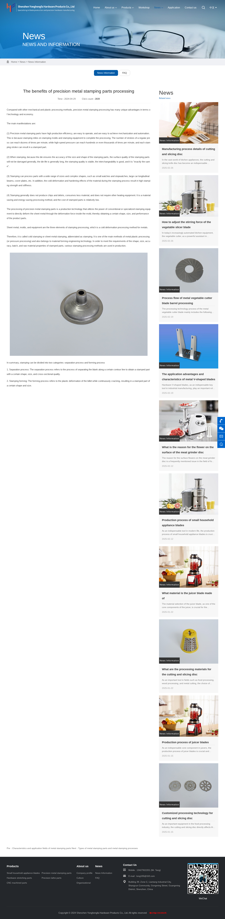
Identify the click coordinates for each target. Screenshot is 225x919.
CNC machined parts (17, 883)
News (157, 7)
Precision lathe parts (51, 878)
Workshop (144, 7)
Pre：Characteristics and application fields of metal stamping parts (39, 848)
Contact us (190, 7)
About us (109, 7)
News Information (37, 62)
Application (174, 7)
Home (96, 7)
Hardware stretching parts (19, 878)
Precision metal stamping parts (56, 873)
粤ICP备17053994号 (158, 913)
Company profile (84, 873)
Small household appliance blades (23, 873)
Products (126, 7)
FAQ (124, 73)
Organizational (84, 883)
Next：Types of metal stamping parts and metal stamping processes (105, 848)
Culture (80, 878)
